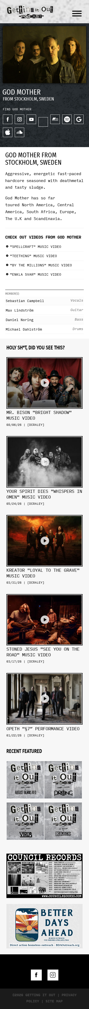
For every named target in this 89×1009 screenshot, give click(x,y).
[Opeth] (44, 671)
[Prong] (63, 759)
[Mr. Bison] (44, 355)
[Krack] (63, 800)
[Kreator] (44, 513)
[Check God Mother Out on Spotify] (67, 119)
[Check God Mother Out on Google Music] (79, 119)
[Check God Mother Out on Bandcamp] (55, 119)
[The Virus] (25, 800)
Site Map (54, 1001)
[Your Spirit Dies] (44, 434)
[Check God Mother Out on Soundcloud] (19, 132)
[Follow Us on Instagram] (53, 975)
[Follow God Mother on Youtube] (31, 119)
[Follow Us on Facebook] (36, 975)
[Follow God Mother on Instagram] (19, 119)
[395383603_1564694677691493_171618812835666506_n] (44, 875)
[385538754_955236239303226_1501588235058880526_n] (44, 925)
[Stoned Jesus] (44, 592)
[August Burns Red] (25, 759)
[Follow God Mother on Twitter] (43, 122)
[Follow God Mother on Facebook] (7, 119)
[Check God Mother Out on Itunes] (7, 132)
